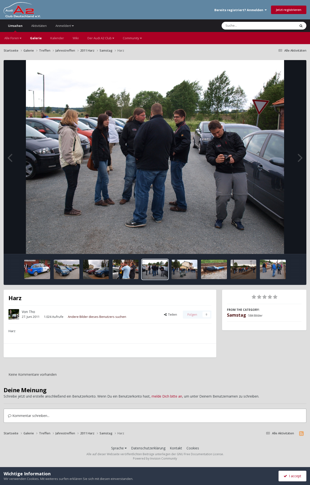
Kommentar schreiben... (30, 415)
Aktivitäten (39, 25)
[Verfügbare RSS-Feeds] (301, 433)
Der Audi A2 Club (99, 38)
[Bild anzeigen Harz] (37, 269)
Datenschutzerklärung (148, 448)
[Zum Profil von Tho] (13, 314)
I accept (294, 476)
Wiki (76, 38)
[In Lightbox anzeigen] (155, 157)
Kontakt (176, 448)
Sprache (118, 448)
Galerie (36, 38)
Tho (32, 311)
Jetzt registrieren (288, 10)
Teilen (172, 314)
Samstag (236, 315)
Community (131, 38)
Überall (284, 25)
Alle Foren (12, 38)
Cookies (192, 448)
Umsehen (15, 25)
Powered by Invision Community (155, 458)
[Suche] (301, 26)
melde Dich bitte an (167, 396)
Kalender (57, 38)
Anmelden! (63, 25)
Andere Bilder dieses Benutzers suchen (97, 316)
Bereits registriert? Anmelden (239, 10)
